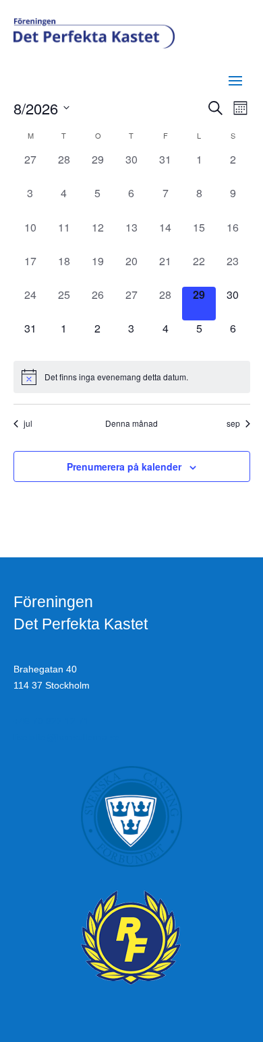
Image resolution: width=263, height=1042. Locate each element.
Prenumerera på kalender (124, 466)
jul (28, 423)
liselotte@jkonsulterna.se (66, 737)
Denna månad (131, 423)
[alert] (131, 377)
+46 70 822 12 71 (51, 721)
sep (233, 423)
